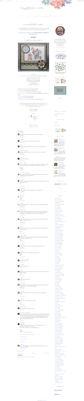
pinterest (40, 124)
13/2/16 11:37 (22, 160)
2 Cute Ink (56, 198)
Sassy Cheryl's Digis (58, 339)
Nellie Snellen (57, 314)
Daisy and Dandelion (58, 230)
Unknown (21, 209)
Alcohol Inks (57, 202)
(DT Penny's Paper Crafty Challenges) (26, 332)
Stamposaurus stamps (59, 353)
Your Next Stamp (58, 382)
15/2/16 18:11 (22, 288)
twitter (35, 124)
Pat (20, 226)
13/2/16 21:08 (22, 280)
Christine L (22, 162)
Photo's (56, 321)
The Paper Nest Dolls (58, 360)
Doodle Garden (57, 247)
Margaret (21, 283)
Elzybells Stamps (58, 253)
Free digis (56, 262)
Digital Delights (57, 243)
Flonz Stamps (57, 260)
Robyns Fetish (57, 333)
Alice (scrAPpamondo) (23, 172)
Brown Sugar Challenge (22, 91)
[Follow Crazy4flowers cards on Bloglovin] (58, 390)
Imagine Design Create (59, 273)
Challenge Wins (45, 16)
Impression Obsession (59, 275)
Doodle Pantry (57, 249)
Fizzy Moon (57, 257)
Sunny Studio (57, 357)
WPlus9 (56, 381)
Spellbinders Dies (58, 343)
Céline (21, 195)
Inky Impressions (58, 278)
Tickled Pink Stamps (58, 365)
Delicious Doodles (58, 233)
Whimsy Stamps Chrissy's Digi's (60, 370)
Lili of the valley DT (58, 294)
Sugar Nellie (57, 356)
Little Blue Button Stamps (59, 295)
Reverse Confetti (58, 331)
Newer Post (20, 353)
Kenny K (56, 285)
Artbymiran (57, 205)
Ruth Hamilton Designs (59, 334)
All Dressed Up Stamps (59, 204)
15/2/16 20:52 (22, 296)
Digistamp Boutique (58, 240)
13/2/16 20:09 (22, 256)
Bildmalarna (57, 208)
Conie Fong (57, 217)
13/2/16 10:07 (22, 142)
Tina (20, 344)
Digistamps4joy (57, 241)
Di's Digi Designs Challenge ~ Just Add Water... (62, 148)
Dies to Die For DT (58, 236)
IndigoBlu (56, 276)
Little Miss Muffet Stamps (59, 298)
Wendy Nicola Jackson (24, 312)
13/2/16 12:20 (22, 200)
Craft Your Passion (21, 96)
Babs (21, 132)
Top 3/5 (36, 16)
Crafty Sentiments (58, 224)
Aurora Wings (57, 207)
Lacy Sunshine (57, 286)
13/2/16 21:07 (22, 275)
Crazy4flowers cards (32, 7)
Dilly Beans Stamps (58, 244)
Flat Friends (57, 259)
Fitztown (56, 256)
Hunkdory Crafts (58, 272)
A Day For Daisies (58, 199)
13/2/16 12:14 (22, 192)
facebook (30, 124)
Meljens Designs (58, 305)
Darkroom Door (57, 231)
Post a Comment (20, 351)
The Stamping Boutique (59, 363)
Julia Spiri (56, 282)
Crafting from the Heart (22, 97)
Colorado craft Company (59, 215)
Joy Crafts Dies (57, 281)
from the (56, 263)
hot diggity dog (57, 269)
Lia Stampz (57, 291)
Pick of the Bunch (58, 323)
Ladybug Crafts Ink (58, 288)
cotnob (21, 291)
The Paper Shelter (58, 362)
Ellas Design (57, 252)
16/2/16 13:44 (22, 304)
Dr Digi (56, 250)
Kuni (20, 251)
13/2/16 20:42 (22, 267)
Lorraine (21, 244)
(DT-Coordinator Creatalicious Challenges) (27, 334)
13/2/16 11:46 (22, 170)
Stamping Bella (57, 349)
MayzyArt (56, 304)
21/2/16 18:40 (22, 341)
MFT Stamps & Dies (58, 310)
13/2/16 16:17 (22, 207)
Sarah (21, 264)
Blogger (62, 386)
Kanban (56, 283)
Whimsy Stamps (57, 369)
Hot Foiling (57, 270)
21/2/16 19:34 (22, 348)
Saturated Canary (58, 340)
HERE (42, 40)
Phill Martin (57, 318)
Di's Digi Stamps (34, 126)
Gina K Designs (57, 266)
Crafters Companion (58, 218)
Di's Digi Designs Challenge (40, 32)
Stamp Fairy (57, 344)
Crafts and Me (57, 220)
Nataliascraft (22, 306)
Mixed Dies (57, 311)
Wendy (60, 37)
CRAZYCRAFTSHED (23, 150)
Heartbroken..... (57, 156)
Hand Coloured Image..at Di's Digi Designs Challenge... (62, 163)
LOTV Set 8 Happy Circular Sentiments (33, 77)
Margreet (21, 188)
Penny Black (57, 315)
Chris (21, 179)
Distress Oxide (57, 246)
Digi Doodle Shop (58, 237)
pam (20, 277)
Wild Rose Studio (58, 378)
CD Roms (56, 212)
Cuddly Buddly (57, 227)
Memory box (57, 307)
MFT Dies (56, 308)
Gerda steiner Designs (59, 265)
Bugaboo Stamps (58, 211)
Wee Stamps (57, 368)
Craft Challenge (20, 90)
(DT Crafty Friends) (23, 339)
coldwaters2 (22, 235)
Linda (21, 139)
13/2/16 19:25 (22, 248)
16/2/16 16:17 (22, 309)
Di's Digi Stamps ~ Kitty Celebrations (26, 75)
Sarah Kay (56, 336)
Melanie (21, 322)
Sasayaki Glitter (57, 337)
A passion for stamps (58, 201)
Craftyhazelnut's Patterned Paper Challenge (25, 99)
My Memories (57, 312)
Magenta (56, 299)
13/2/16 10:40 (22, 154)
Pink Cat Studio (57, 324)
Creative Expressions (58, 225)
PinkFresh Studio (58, 328)
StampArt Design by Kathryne (60, 346)
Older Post (47, 353)
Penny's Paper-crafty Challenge (23, 93)
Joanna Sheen (57, 279)
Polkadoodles (57, 330)
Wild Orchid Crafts (58, 376)
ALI (20, 157)
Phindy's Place (57, 320)
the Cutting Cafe (58, 359)
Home (33, 353)
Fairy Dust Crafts (58, 254)
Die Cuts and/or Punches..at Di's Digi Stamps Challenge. (62, 140)
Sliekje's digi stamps (58, 341)
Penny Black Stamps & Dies (59, 317)
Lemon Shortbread (58, 289)
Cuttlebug (56, 228)
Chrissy (21, 217)
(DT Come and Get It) (23, 336)
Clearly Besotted (58, 214)
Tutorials (56, 366)
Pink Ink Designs (58, 327)
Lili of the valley (57, 292)
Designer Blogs (44, 400)
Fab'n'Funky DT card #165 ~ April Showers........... (62, 171)
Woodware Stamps (58, 379)
